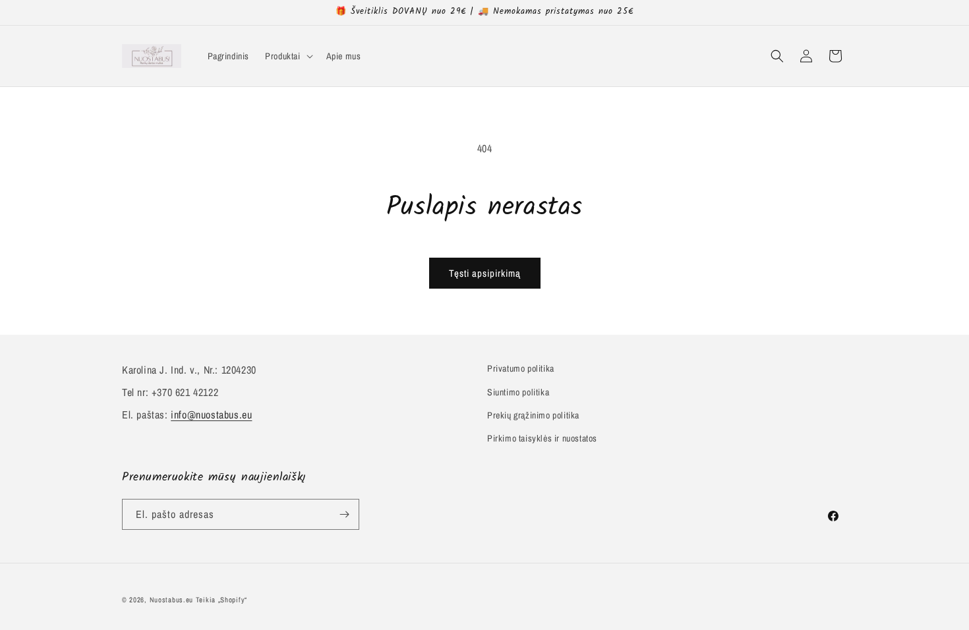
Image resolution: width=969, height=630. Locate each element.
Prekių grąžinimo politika (533, 415)
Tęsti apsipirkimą (485, 273)
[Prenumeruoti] (344, 514)
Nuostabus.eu (171, 599)
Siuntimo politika (518, 392)
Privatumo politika (520, 368)
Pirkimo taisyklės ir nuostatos (542, 438)
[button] (287, 56)
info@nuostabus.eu (211, 414)
